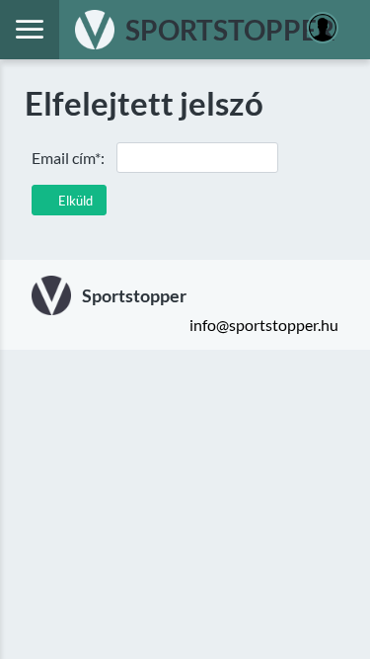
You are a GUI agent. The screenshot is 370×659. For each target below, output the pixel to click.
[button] (69, 200)
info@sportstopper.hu (263, 324)
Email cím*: (68, 157)
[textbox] (197, 157)
